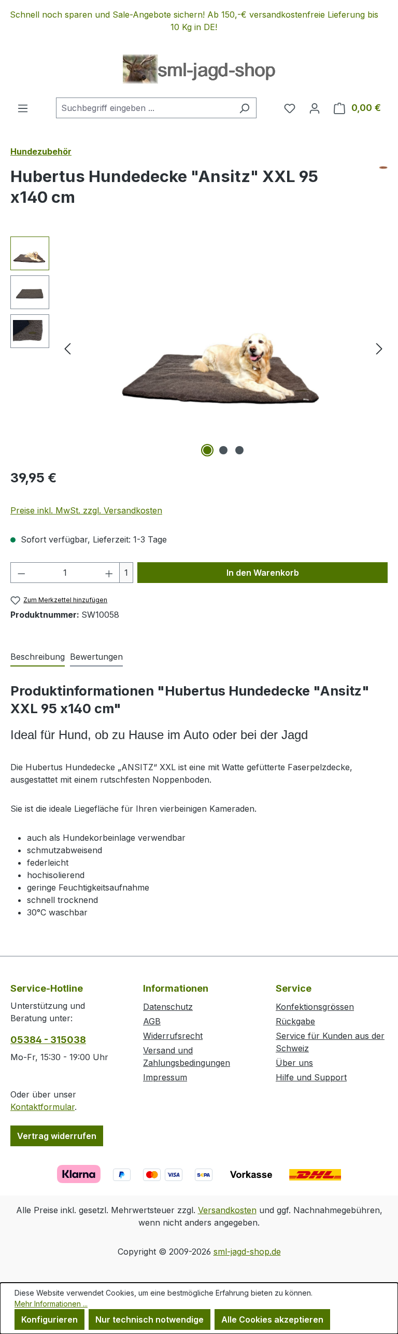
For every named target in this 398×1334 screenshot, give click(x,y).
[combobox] (144, 108)
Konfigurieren (49, 1319)
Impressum (165, 1077)
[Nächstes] (379, 348)
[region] (199, 20)
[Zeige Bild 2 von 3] (223, 450)
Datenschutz (168, 1007)
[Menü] (22, 108)
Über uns (294, 1063)
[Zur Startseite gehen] (199, 69)
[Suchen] (244, 108)
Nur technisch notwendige (149, 1319)
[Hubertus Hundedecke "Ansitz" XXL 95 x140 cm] (223, 348)
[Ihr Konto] (314, 108)
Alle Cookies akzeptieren (272, 1319)
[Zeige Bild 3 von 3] (239, 450)
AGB (152, 1021)
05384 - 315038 (48, 1039)
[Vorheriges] (67, 348)
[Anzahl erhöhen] (109, 572)
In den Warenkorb (262, 572)
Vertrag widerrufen (56, 1136)
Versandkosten (227, 1210)
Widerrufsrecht (173, 1036)
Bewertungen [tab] (96, 656)
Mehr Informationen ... (51, 1303)
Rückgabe (295, 1021)
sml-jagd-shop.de (247, 1251)
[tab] (37, 657)
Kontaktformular (42, 1107)
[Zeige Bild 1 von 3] (207, 450)
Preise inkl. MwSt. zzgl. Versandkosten (86, 510)
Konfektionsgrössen (315, 1007)
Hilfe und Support (311, 1077)
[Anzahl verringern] (21, 572)
